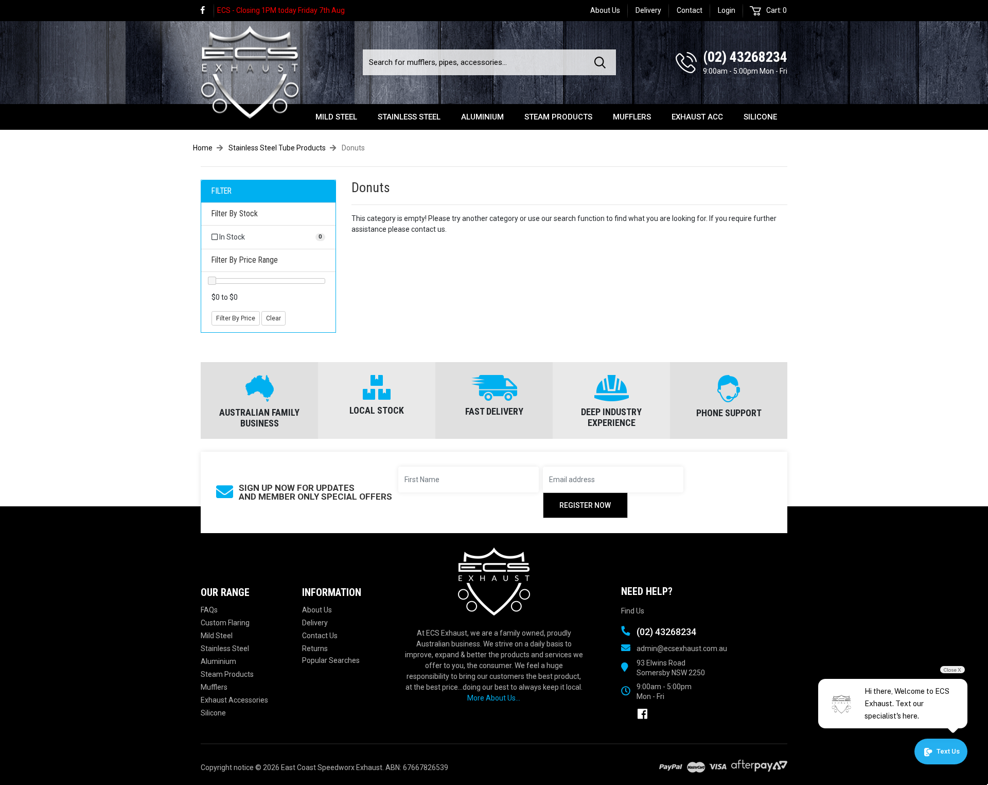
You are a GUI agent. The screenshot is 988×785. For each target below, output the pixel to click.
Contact (689, 10)
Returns (315, 648)
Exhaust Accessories (234, 700)
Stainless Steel (409, 117)
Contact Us (320, 636)
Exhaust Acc (697, 117)
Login (726, 10)
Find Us (632, 611)
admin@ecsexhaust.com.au (682, 648)
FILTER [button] (221, 191)
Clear (273, 318)
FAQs (209, 610)
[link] (207, 10)
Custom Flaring (225, 623)
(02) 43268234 (745, 56)
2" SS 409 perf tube (58, 744)
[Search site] (602, 62)
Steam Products (558, 117)
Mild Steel (336, 117)
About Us (605, 10)
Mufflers (632, 117)
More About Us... (493, 698)
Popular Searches (331, 660)
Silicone (760, 117)
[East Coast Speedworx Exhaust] (250, 70)
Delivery (648, 10)
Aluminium (482, 117)
